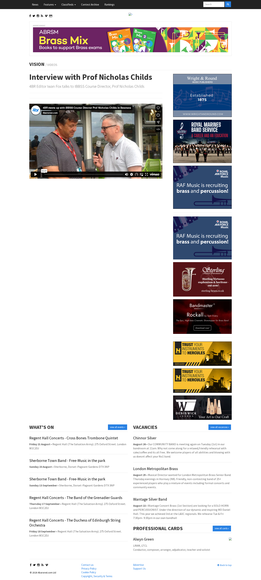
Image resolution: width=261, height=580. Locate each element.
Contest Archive (90, 4)
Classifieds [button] (67, 4)
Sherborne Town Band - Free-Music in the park (67, 460)
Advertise (138, 565)
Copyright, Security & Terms (96, 576)
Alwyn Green (143, 539)
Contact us (87, 565)
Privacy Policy (88, 568)
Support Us (139, 568)
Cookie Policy (88, 572)
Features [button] (49, 4)
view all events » (117, 427)
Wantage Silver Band (150, 499)
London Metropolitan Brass (155, 468)
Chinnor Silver (144, 437)
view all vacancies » (219, 427)
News (35, 4)
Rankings (109, 4)
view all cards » (222, 528)
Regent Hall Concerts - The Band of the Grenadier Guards (75, 497)
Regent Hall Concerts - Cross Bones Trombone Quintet (73, 437)
